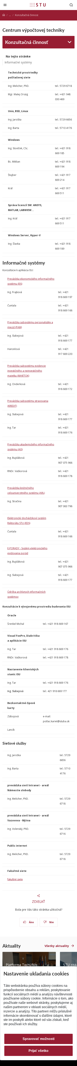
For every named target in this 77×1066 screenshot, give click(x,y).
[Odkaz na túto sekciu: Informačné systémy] (47, 263)
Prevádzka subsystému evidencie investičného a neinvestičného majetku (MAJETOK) (26, 370)
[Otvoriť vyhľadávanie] (71, 5)
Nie (51, 922)
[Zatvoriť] (5, 5)
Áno (31, 922)
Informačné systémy (18, 62)
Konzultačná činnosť (26, 42)
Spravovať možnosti (38, 1039)
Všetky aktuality (57, 946)
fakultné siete (15, 879)
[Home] (3, 15)
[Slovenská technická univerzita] (38, 4)
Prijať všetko (38, 1050)
